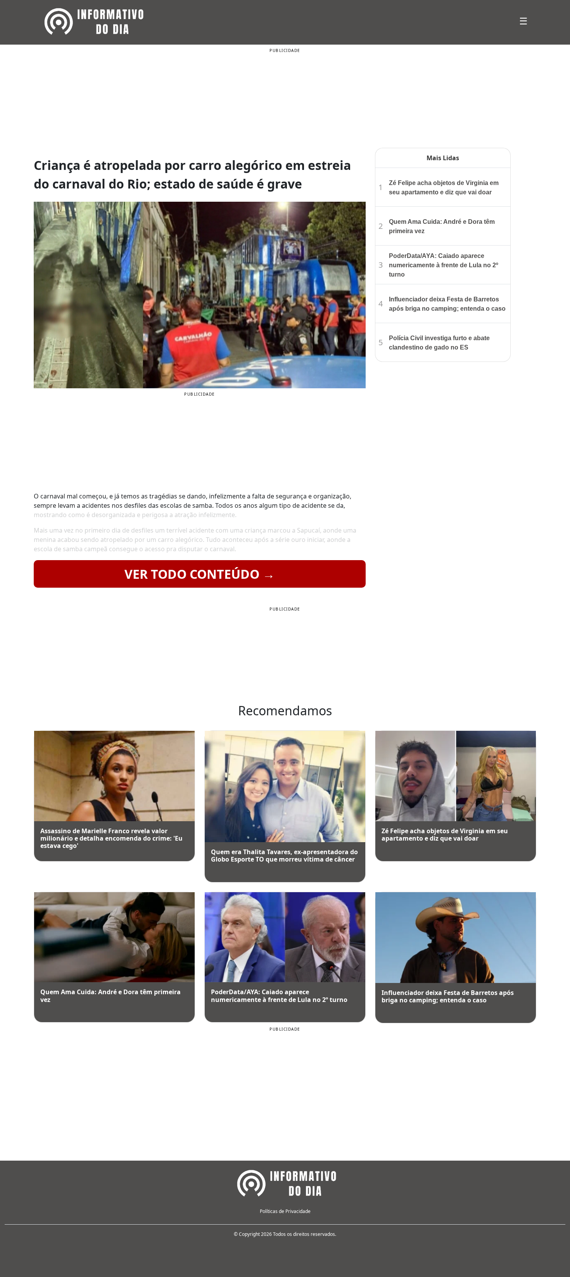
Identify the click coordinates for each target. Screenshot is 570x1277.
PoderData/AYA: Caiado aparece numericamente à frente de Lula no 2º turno (443, 265)
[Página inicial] (285, 1182)
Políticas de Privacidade (285, 1211)
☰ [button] (523, 20)
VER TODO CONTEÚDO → (199, 574)
